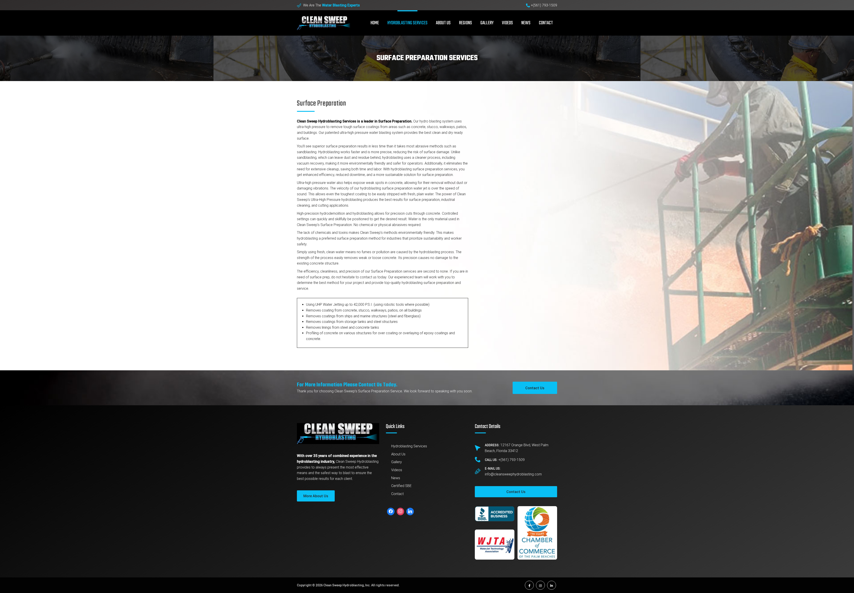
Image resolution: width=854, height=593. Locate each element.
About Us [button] (443, 23)
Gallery (486, 23)
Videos (507, 23)
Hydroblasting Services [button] (407, 23)
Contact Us (534, 388)
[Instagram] (400, 511)
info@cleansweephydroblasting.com (513, 474)
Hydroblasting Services (409, 446)
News (525, 23)
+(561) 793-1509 (544, 5)
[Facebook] (391, 511)
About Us (398, 454)
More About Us (315, 496)
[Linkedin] (410, 511)
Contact (546, 23)
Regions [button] (465, 23)
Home (375, 23)
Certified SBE (401, 486)
